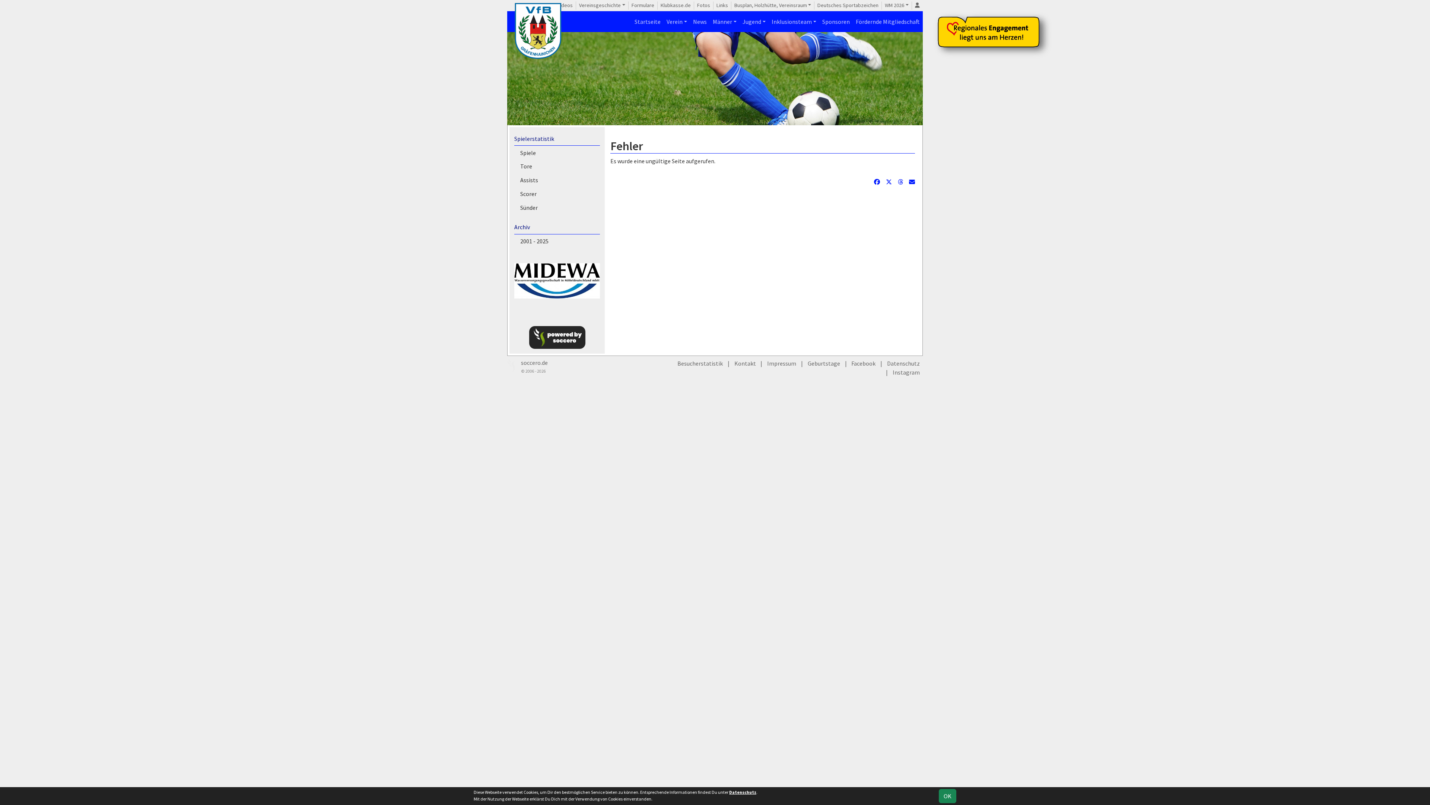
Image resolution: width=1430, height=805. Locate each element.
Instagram (906, 372)
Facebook (863, 363)
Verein (675, 21)
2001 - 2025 (534, 241)
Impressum (781, 363)
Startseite (648, 21)
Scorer (528, 194)
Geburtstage (824, 363)
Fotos (703, 5)
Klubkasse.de (676, 5)
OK (947, 796)
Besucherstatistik (700, 363)
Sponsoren (836, 21)
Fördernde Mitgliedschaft (888, 21)
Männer (722, 21)
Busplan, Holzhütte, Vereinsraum (770, 5)
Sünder (529, 207)
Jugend (752, 21)
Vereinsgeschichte (600, 5)
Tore (526, 166)
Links (722, 5)
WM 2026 (894, 5)
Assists (529, 180)
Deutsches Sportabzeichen (847, 5)
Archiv (522, 227)
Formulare (643, 5)
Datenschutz (903, 363)
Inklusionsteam (792, 21)
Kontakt (745, 363)
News (700, 21)
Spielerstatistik (534, 138)
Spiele (528, 153)
